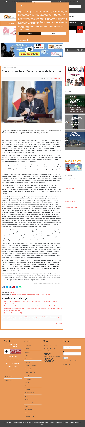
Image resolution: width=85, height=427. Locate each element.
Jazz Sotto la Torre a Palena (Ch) (13, 313)
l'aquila (50, 348)
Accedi (66, 358)
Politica (12, 292)
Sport (71, 16)
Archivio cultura (29, 392)
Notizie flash (28, 409)
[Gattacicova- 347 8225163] (75, 76)
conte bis (38, 294)
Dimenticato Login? (71, 361)
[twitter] (6, 2)
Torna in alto (58, 323)
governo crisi (46, 294)
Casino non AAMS (69, 188)
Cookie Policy (8, 377)
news (24, 294)
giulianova (46, 348)
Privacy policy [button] (24, 29)
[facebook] (4, 2)
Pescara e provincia (30, 365)
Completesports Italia (71, 207)
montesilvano (47, 351)
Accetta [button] (54, 33)
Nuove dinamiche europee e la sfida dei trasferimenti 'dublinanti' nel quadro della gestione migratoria (33, 308)
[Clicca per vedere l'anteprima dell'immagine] (31, 102)
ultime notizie (31, 294)
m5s (54, 348)
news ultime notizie (49, 356)
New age (27, 389)
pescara (57, 356)
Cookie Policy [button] (24, 27)
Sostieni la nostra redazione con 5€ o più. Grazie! (68, 3)
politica (27, 355)
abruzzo (46, 345)
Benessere (28, 345)
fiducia (20, 294)
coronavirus (54, 345)
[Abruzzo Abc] (75, 165)
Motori (27, 399)
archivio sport (29, 403)
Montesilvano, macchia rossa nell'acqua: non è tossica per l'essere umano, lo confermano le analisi (31, 306)
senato (14, 294)
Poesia (27, 386)
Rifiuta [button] (30, 33)
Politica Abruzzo (29, 413)
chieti (49, 345)
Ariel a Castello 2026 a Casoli (12, 310)
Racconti (27, 382)
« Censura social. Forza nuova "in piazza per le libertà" (33, 317)
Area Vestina (28, 369)
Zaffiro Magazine (30, 379)
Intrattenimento (29, 416)
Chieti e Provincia (30, 372)
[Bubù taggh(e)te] (31, 50)
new (53, 351)
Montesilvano (29, 359)
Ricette (27, 348)
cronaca (27, 352)
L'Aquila (27, 376)
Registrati (67, 364)
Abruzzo (27, 362)
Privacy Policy (9, 380)
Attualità (27, 406)
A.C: (2, 74)
